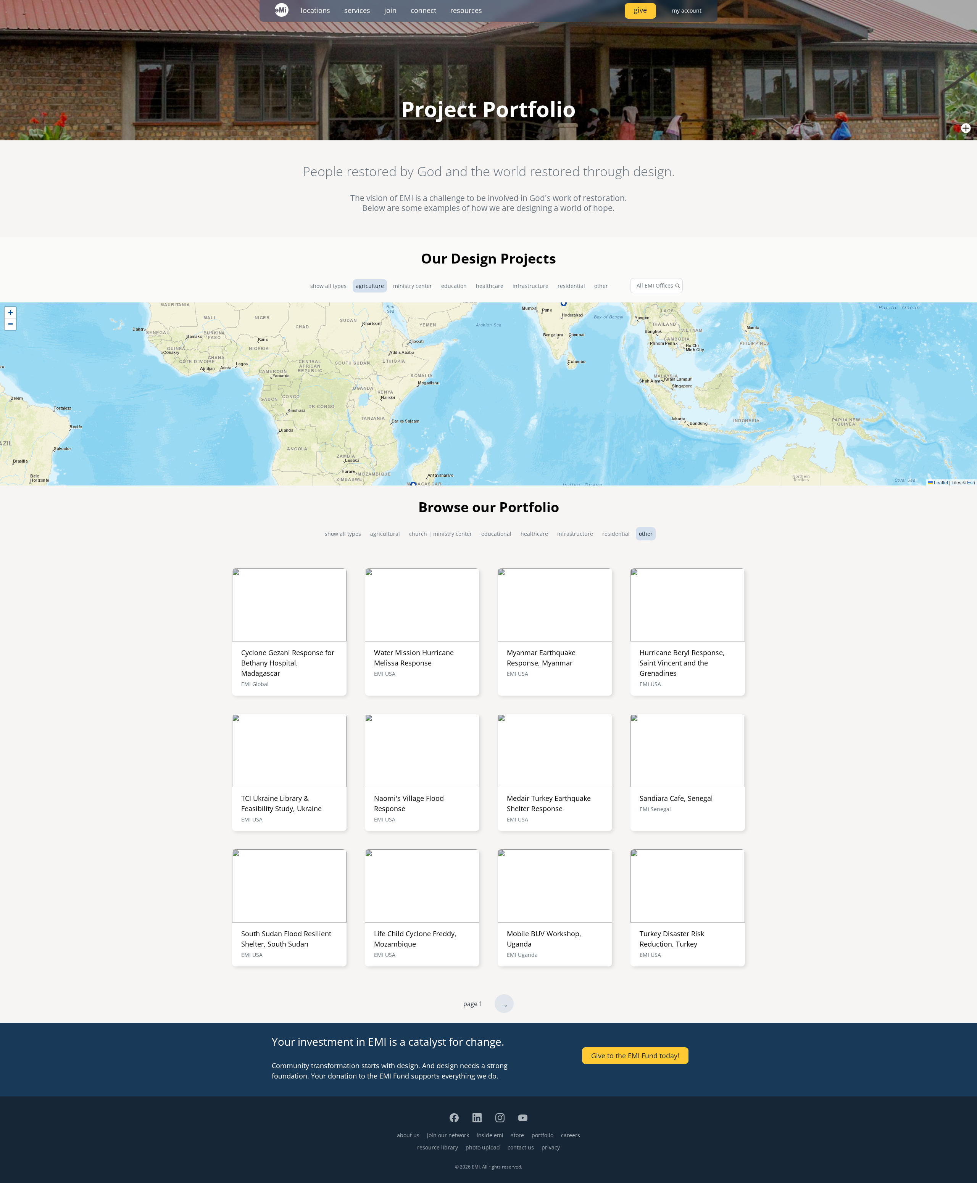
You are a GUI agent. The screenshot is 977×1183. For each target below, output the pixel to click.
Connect (423, 10)
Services (357, 10)
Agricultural (385, 533)
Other (601, 285)
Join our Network (448, 1135)
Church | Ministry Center (440, 533)
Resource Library (437, 1147)
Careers (570, 1135)
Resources (466, 10)
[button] (10, 312)
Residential (571, 285)
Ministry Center (412, 285)
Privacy (551, 1147)
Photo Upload (483, 1147)
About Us (408, 1135)
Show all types (328, 285)
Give (640, 9)
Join (390, 10)
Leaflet (940, 482)
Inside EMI (490, 1135)
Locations (315, 10)
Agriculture (370, 285)
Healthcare (489, 285)
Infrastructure (530, 285)
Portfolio (542, 1135)
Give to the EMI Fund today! (635, 1055)
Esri (971, 482)
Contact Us (521, 1147)
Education (454, 285)
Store (517, 1135)
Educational (496, 533)
